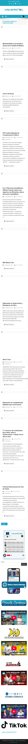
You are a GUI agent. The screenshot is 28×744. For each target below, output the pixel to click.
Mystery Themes (14, 742)
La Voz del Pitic (17, 48)
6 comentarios (7, 364)
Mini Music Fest (8, 263)
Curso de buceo (8, 94)
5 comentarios (7, 139)
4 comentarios (7, 493)
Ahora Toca (7, 359)
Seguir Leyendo (10, 59)
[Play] (5, 555)
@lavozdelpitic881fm (9, 732)
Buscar (3, 562)
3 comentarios (7, 441)
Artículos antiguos (5, 524)
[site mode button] (22, 16)
